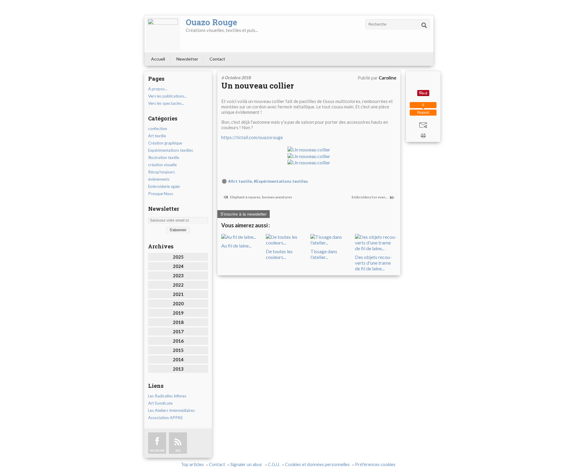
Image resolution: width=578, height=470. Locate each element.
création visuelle (162, 164)
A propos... (157, 88)
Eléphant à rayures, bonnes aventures (260, 197)
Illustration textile (163, 157)
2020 (178, 303)
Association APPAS (165, 417)
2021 (178, 294)
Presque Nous (160, 193)
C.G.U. (274, 464)
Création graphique (165, 143)
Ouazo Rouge (211, 22)
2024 (178, 266)
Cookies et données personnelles (317, 464)
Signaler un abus (246, 464)
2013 (178, 369)
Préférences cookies (375, 464)
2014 (178, 359)
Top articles (192, 464)
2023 (178, 275)
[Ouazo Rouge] (163, 34)
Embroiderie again (164, 186)
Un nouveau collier (257, 85)
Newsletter (187, 58)
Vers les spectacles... (166, 103)
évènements (158, 179)
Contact (217, 58)
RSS (178, 450)
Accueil (158, 58)
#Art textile (240, 181)
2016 (178, 341)
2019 (178, 313)
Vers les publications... (167, 96)
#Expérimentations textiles (281, 181)
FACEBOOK (157, 450)
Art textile (157, 135)
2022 (178, 285)
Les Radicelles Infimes (167, 396)
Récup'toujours (161, 172)
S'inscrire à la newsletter (243, 214)
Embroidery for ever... (370, 197)
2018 (178, 322)
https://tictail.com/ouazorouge (252, 137)
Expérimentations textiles (170, 150)
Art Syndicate (160, 403)
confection (157, 128)
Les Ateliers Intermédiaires (171, 410)
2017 (178, 331)
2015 (178, 350)
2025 (178, 257)
